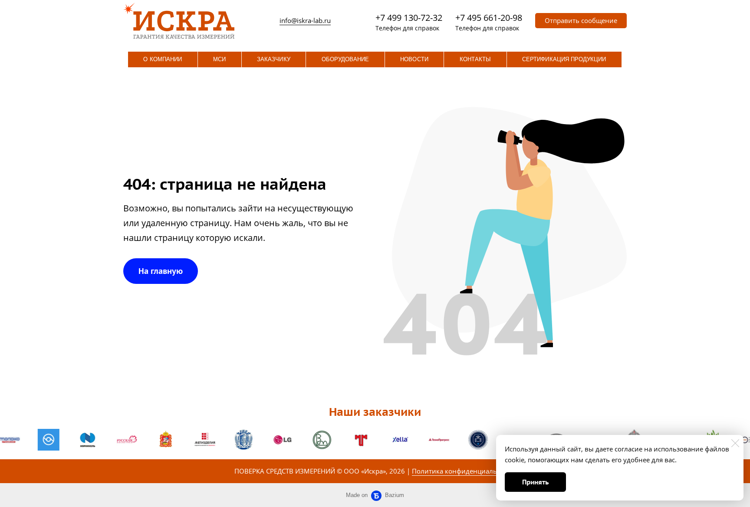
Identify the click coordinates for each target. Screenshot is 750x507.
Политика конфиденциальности (464, 471)
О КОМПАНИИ (162, 59)
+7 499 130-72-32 (408, 17)
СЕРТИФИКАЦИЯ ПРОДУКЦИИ (564, 59)
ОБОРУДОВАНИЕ (345, 59)
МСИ (219, 59)
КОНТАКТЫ (475, 59)
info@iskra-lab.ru (305, 20)
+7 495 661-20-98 (488, 17)
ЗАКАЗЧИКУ (273, 59)
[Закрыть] (735, 443)
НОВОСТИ (414, 59)
